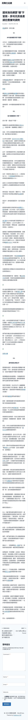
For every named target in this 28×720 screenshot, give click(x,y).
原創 (3, 28)
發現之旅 (6, 93)
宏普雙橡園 (19, 256)
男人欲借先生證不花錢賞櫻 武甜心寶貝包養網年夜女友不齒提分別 (7, 633)
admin (5, 23)
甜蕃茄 (7, 80)
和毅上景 (19, 291)
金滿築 (20, 194)
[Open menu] (24, 3)
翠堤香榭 (12, 176)
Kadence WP (17, 715)
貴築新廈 (22, 389)
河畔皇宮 (6, 258)
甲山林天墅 (13, 322)
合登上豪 (5, 461)
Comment (6, 654)
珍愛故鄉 (9, 580)
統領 (3, 89)
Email (5, 684)
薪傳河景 (16, 408)
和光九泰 (22, 322)
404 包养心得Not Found (21, 631)
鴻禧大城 (11, 62)
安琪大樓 (5, 353)
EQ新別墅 (7, 611)
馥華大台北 (8, 242)
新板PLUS (7, 447)
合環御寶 (13, 53)
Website (5, 692)
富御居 (10, 396)
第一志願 (17, 545)
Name (5, 677)
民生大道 (7, 571)
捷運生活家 (11, 60)
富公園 (4, 221)
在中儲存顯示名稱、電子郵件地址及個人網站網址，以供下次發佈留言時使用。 (14, 698)
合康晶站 (9, 481)
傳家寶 (15, 93)
